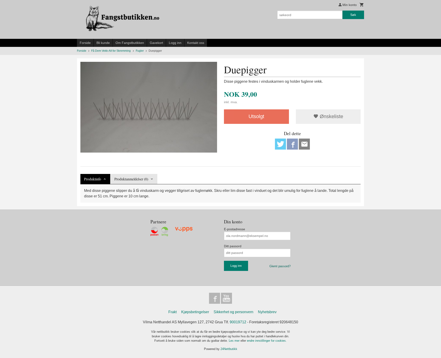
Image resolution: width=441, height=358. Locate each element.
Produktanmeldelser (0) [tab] (131, 178)
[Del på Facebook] (292, 144)
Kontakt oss (195, 43)
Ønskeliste (330, 116)
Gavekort (156, 43)
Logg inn (175, 43)
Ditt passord (232, 246)
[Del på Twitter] (280, 144)
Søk (353, 15)
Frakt (172, 312)
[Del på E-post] (304, 144)
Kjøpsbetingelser (195, 312)
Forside (85, 43)
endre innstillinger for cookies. (267, 340)
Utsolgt (256, 116)
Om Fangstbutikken (130, 43)
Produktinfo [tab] (92, 178)
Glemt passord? (280, 266)
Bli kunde (103, 43)
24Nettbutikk (228, 349)
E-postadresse (234, 229)
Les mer (234, 340)
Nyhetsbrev (267, 312)
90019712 (238, 322)
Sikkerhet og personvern (233, 312)
